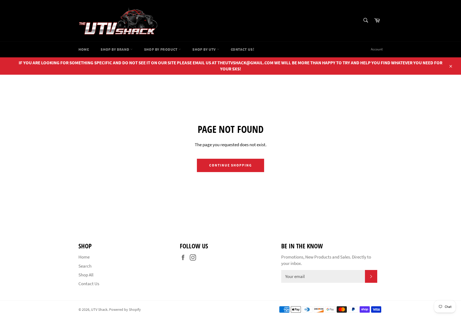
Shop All (85, 275)
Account (377, 49)
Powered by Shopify (125, 309)
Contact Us (88, 284)
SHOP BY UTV (204, 49)
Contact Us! (243, 49)
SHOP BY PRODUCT (161, 49)
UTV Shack (99, 309)
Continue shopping (230, 165)
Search (85, 266)
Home (83, 49)
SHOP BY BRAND (115, 49)
